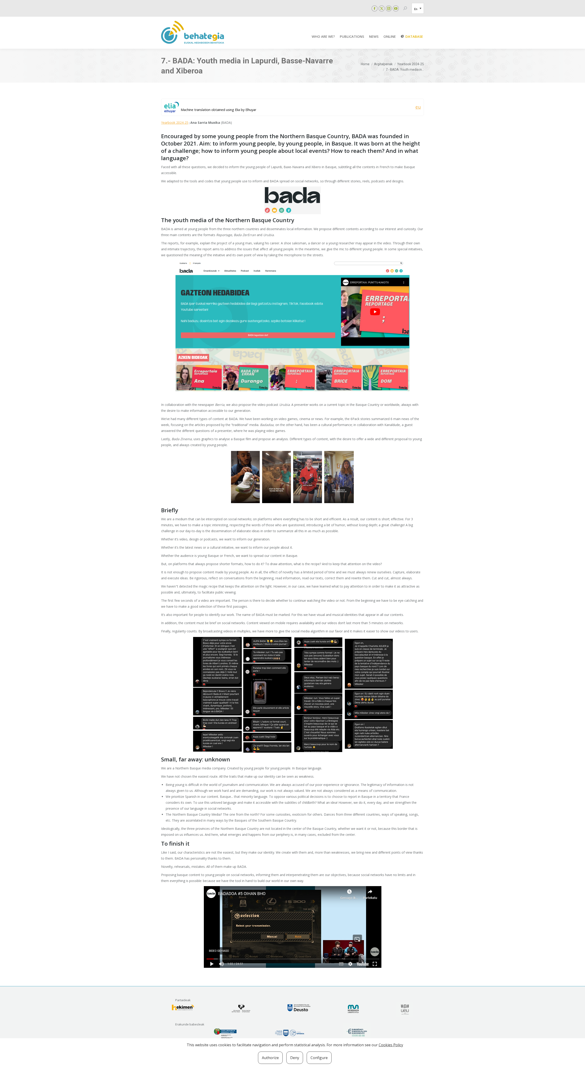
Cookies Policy (391, 1044)
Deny (294, 1057)
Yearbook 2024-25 (174, 122)
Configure (319, 1057)
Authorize (270, 1057)
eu (418, 107)
